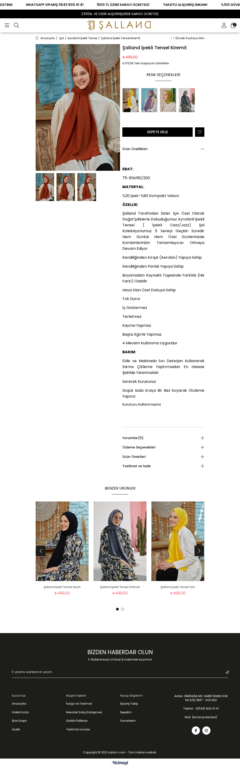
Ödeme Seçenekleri (138, 447)
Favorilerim (128, 721)
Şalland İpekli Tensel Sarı (178, 587)
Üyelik (16, 729)
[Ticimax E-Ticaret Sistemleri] (120, 763)
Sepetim (126, 712)
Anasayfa (19, 704)
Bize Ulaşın (19, 721)
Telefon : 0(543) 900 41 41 (201, 708)
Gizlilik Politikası (77, 721)
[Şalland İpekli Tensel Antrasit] (188, 100)
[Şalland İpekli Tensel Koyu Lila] (150, 100)
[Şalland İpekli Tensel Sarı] (131, 100)
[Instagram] (206, 730)
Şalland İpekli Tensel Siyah (62, 587)
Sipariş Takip (129, 704)
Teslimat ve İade (136, 466)
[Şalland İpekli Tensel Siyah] (62, 541)
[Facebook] (196, 730)
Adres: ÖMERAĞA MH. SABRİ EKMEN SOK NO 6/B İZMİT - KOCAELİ (201, 698)
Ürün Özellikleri (134, 149)
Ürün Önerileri (134, 456)
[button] (117, 609)
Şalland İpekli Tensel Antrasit (120, 587)
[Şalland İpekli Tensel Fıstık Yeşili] (169, 100)
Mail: (201, 717)
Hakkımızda (20, 712)
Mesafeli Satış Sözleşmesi (84, 712)
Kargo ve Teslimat (79, 704)
